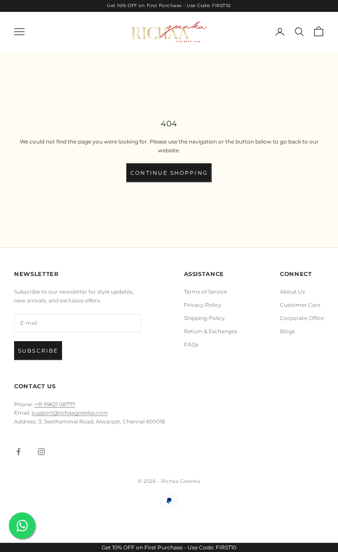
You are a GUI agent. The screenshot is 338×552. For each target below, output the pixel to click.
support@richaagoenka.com (70, 412)
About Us (292, 291)
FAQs (191, 344)
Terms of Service (205, 291)
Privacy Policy (202, 305)
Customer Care (300, 305)
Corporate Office (302, 318)
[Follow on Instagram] (41, 451)
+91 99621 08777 (54, 404)
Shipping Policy (204, 318)
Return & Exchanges (210, 331)
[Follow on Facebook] (18, 451)
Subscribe (38, 350)
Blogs (287, 331)
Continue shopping (169, 172)
